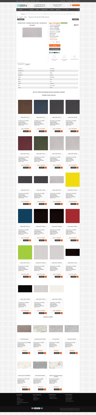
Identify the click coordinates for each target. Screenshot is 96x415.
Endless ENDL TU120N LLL (41, 226)
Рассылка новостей (69, 401)
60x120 (23, 343)
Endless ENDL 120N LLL (56, 117)
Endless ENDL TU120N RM (57, 226)
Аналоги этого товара (53, 39)
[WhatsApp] (59, 52)
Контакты (37, 1)
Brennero (72, 342)
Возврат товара (36, 398)
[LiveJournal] (56, 52)
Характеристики (21, 64)
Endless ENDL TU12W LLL (41, 299)
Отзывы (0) (27, 64)
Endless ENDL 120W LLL (56, 153)
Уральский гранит (26, 342)
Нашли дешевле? (64, 23)
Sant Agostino (25, 378)
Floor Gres (40, 342)
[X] (54, 52)
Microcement (39, 380)
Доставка (21, 1)
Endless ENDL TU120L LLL (25, 226)
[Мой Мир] (53, 52)
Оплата (17, 1)
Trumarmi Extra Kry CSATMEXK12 (24, 375)
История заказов (69, 398)
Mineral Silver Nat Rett (72, 339)
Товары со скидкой (53, 398)
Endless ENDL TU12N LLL (72, 262)
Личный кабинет (69, 396)
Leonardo (21, 17)
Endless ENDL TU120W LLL (41, 262)
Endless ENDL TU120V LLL (25, 262)
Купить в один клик (55, 49)
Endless (25, 17)
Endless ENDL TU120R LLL (73, 226)
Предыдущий (21, 19)
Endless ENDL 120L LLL (41, 117)
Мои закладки (68, 399)
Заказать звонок (57, 5)
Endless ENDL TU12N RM (25, 299)
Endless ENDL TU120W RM (57, 262)
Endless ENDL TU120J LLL (73, 190)
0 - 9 (26, 14)
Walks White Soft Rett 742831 (40, 339)
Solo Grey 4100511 (56, 339)
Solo (54, 343)
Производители (52, 396)
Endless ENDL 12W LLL (56, 190)
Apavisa (40, 378)
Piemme (56, 378)
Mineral (70, 343)
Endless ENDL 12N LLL (25, 190)
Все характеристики (53, 37)
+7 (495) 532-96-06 (39, 5)
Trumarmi (23, 380)
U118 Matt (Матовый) (24, 339)
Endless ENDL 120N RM (72, 117)
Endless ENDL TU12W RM (57, 299)
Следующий (75, 19)
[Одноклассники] (51, 52)
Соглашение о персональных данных (22, 403)
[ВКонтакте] (49, 52)
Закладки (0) (70, 1)
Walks (38, 343)
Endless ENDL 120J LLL (25, 117)
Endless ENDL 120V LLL (40, 153)
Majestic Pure (55, 380)
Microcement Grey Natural (40, 375)
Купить (26, 131)
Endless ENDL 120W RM (72, 153)
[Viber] (57, 52)
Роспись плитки (27, 1)
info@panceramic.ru (39, 6)
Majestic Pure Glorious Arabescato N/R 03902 (56, 376)
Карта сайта (35, 399)
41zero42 (56, 342)
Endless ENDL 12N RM (41, 190)
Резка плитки (32, 1)
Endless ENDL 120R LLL (25, 153)
